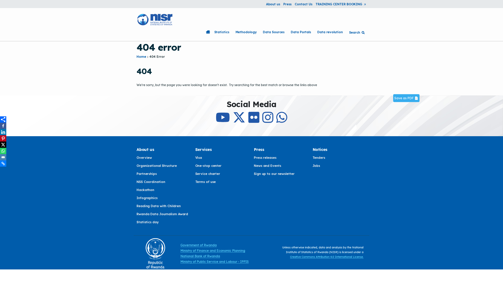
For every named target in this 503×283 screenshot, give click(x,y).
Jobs (316, 166)
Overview (144, 158)
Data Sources (274, 32)
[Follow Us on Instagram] (267, 121)
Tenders (319, 158)
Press (287, 4)
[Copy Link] (3, 163)
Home (208, 32)
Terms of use (205, 182)
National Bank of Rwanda (200, 256)
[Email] (3, 157)
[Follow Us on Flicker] (253, 121)
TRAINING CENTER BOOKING (341, 4)
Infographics (147, 198)
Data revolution (330, 32)
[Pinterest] (3, 138)
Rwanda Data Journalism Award (162, 214)
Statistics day (148, 222)
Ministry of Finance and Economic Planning (212, 251)
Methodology (246, 32)
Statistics (221, 32)
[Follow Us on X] (239, 121)
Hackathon (145, 190)
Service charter (207, 174)
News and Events (267, 166)
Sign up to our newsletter (274, 174)
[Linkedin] (3, 132)
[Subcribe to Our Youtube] (223, 121)
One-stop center (208, 166)
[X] (3, 145)
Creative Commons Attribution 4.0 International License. (326, 257)
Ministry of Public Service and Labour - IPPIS (214, 262)
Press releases (265, 158)
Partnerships (147, 174)
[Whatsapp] (3, 151)
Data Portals (301, 32)
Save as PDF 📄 (406, 98)
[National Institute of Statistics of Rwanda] (155, 19)
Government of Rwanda (198, 245)
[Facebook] (3, 126)
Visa (198, 158)
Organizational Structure (157, 166)
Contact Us (303, 4)
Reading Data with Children (159, 206)
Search (354, 32)
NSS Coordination (151, 182)
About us (273, 4)
